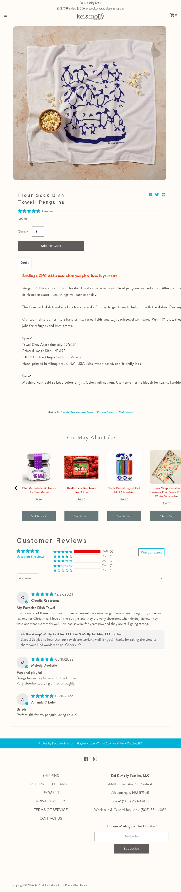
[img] (42, 594)
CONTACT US (51, 818)
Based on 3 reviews (30, 556)
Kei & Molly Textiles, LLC (48, 885)
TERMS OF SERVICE (51, 809)
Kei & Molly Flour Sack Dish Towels (75, 412)
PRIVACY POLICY (50, 801)
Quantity (23, 231)
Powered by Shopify (76, 885)
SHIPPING (50, 775)
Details (25, 263)
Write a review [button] (151, 552)
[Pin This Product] (163, 194)
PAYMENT (51, 792)
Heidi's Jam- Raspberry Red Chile (81, 490)
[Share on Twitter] (157, 194)
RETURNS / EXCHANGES (51, 784)
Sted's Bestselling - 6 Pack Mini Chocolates (124, 490)
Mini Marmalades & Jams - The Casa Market (39, 490)
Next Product (126, 412)
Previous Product (106, 412)
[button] (29, 211)
